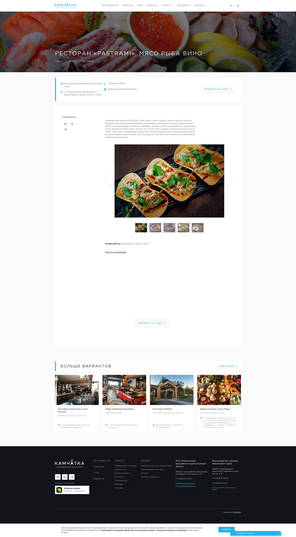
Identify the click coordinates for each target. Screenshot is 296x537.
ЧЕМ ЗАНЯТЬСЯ (110, 5)
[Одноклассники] (72, 124)
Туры (140, 5)
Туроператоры (121, 480)
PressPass (237, 512)
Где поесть (87, 61)
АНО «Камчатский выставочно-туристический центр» (191, 463)
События (127, 5)
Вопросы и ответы (122, 473)
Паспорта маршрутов (150, 477)
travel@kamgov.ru (219, 483)
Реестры (144, 473)
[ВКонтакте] (65, 124)
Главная (59, 61)
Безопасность (121, 469)
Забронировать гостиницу (126, 466)
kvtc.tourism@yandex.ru (185, 486)
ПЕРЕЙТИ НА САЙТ (216, 89)
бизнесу (146, 461)
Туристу (73, 61)
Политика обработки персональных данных (224, 488)
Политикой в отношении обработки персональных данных (128, 530)
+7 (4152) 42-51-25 (183, 478)
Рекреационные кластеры (152, 469)
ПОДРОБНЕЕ (226, 366)
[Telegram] (65, 129)
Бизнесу (199, 5)
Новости (152, 5)
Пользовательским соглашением (172, 530)
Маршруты (183, 5)
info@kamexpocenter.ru (185, 483)
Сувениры (119, 484)
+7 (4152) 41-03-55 (220, 478)
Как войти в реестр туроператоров (156, 466)
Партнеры (119, 488)
